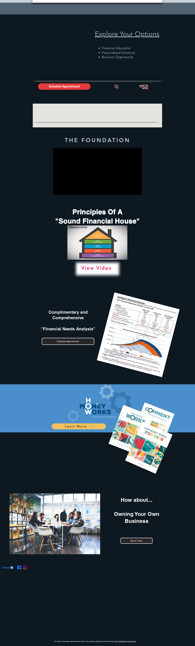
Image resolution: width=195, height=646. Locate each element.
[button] (64, 86)
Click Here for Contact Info (127, 641)
